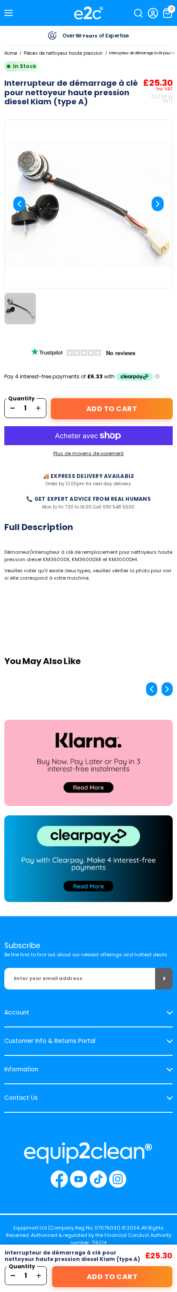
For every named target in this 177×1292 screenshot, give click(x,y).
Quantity (21, 398)
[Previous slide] (19, 204)
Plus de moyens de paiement (88, 453)
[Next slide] (158, 204)
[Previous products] (151, 689)
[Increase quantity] (38, 408)
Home (10, 53)
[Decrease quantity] (12, 408)
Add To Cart (111, 409)
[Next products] (167, 689)
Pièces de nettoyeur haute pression (63, 53)
